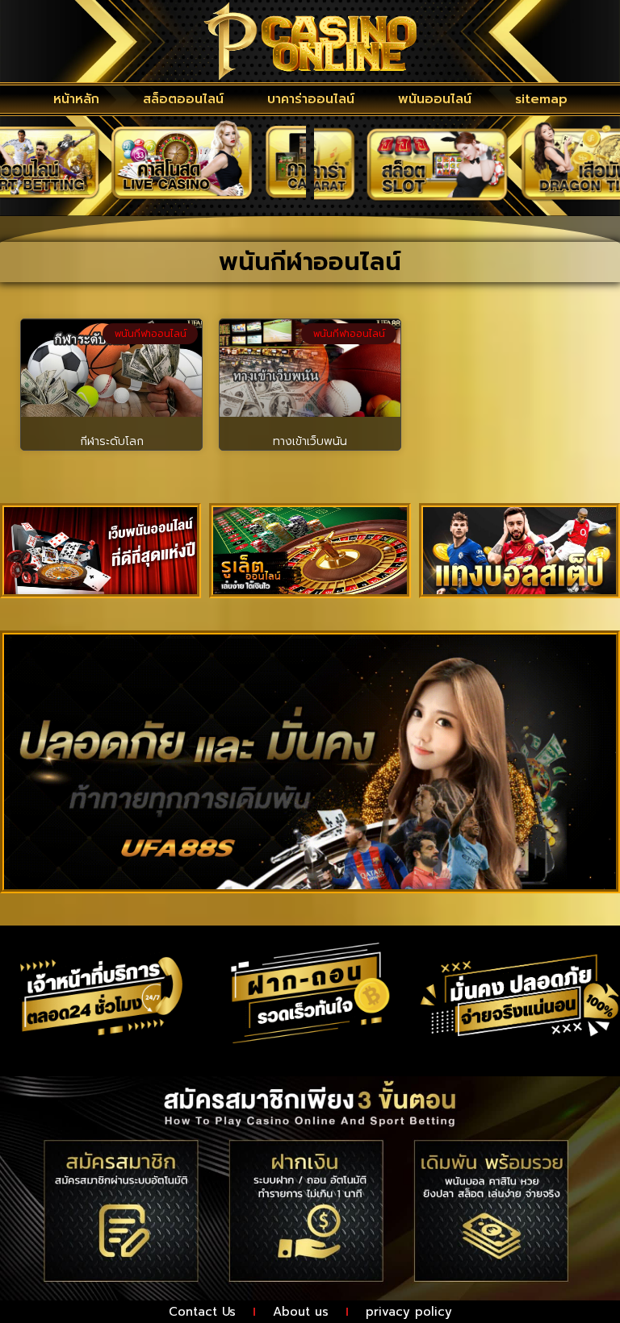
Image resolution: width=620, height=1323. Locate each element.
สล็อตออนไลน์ (183, 99)
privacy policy (409, 1312)
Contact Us (202, 1312)
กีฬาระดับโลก (112, 441)
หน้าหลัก (76, 99)
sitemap (541, 99)
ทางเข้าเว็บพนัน (310, 441)
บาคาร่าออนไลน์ (310, 99)
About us (301, 1312)
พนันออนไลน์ (434, 99)
